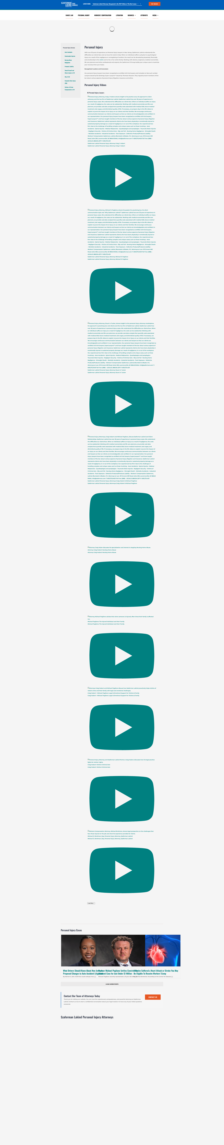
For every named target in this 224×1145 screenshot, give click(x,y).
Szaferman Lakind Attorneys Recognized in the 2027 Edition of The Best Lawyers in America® (119, 4)
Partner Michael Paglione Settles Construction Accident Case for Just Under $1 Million (118, 972)
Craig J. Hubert (67, 1044)
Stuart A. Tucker (68, 1122)
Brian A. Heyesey (120, 1044)
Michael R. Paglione (121, 1096)
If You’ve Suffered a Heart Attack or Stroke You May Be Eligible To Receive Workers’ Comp (156, 972)
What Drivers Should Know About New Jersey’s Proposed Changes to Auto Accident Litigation (83, 972)
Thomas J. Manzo (68, 1096)
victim (102, 60)
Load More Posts (112, 984)
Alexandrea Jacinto (69, 1070)
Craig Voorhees (119, 1122)
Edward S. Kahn (119, 1070)
